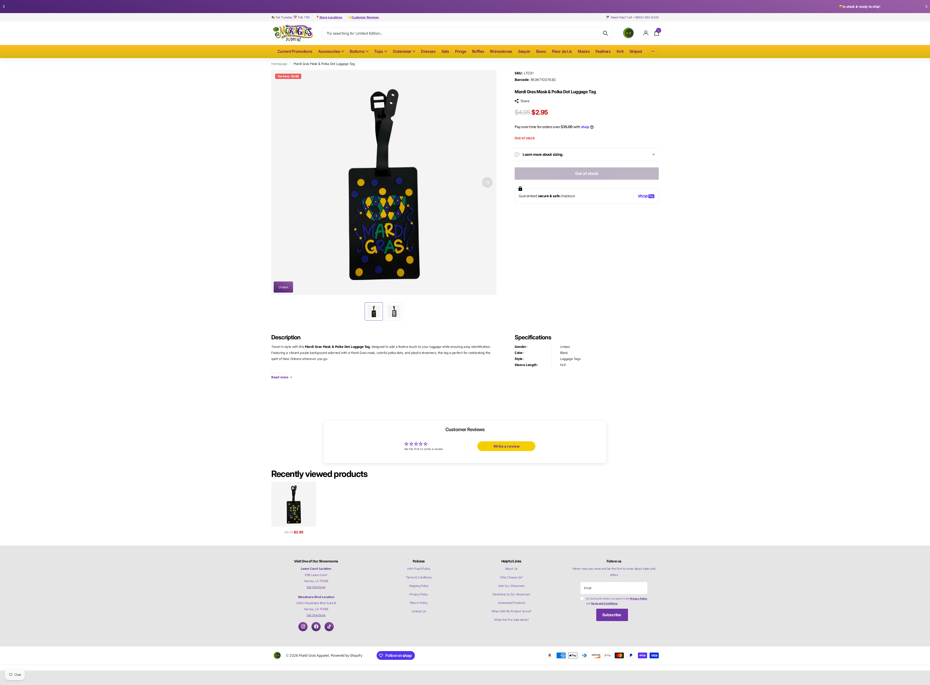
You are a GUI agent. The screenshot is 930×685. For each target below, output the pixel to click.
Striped (635, 51)
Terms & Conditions (418, 577)
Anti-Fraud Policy (418, 568)
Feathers (603, 51)
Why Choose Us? (511, 577)
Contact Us (418, 611)
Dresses (428, 51)
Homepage (279, 64)
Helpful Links (511, 561)
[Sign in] (646, 33)
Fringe (460, 51)
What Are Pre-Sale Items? (511, 620)
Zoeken (605, 33)
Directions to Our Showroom (511, 594)
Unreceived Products (511, 603)
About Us (511, 568)
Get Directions (316, 587)
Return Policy (418, 603)
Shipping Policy (418, 586)
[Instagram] (303, 626)
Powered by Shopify (346, 655)
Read (279, 377)
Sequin (524, 51)
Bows (541, 51)
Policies (419, 561)
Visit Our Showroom (511, 586)
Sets (445, 51)
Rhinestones (501, 51)
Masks (584, 51)
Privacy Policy (419, 594)
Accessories (329, 51)
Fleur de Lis (562, 51)
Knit (620, 51)
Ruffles (478, 51)
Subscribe (612, 614)
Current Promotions (295, 51)
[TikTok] (329, 626)
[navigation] (3, 6)
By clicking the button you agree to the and (616, 601)
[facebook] (316, 626)
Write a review (506, 446)
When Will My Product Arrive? (511, 611)
